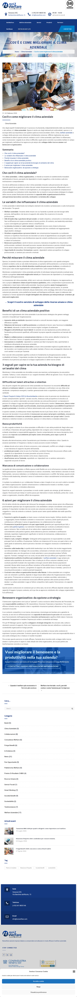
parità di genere (18, 527)
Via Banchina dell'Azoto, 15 (16, 15)
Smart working (9, 790)
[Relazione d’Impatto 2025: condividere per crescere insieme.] (8, 841)
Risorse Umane (10, 779)
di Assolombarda (20, 396)
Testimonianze (9, 807)
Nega (38, 987)
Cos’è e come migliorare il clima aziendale (27, 116)
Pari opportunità (10, 762)
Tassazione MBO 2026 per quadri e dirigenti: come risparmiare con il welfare (41, 828)
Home (17, 51)
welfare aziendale (66, 133)
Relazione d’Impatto (26, 868)
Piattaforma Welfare (11, 768)
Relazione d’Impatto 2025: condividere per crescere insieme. (35, 839)
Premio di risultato (11, 868)
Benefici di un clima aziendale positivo (17, 160)
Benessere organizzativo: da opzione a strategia (21, 168)
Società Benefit (10, 796)
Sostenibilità (9, 801)
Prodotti (49, 22)
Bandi (6, 723)
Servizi (39, 22)
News (6, 757)
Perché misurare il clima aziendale (16, 158)
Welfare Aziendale (25, 22)
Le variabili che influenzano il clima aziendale (20, 156)
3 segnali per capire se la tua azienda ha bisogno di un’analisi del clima (29, 163)
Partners (60, 22)
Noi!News (9, 29)
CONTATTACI (68, 29)
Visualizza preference (39, 992)
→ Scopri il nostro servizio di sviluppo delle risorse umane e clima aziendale (38, 303)
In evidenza (8, 751)
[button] (74, 972)
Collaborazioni (9, 734)
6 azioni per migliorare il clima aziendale (18, 165)
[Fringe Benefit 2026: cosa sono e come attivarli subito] (8, 851)
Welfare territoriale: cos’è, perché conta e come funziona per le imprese (55, 687)
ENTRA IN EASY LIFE (24, 29)
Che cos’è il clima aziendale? (14, 153)
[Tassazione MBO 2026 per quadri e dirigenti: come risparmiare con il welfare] (8, 831)
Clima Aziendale (26, 51)
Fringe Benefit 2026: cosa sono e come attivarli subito (33, 849)
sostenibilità (51, 868)
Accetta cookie (38, 981)
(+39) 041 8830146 (19, 906)
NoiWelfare (10, 22)
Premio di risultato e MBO (14, 773)
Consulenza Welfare (11, 740)
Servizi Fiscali (9, 785)
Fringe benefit (9, 745)
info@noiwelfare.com (39, 15)
